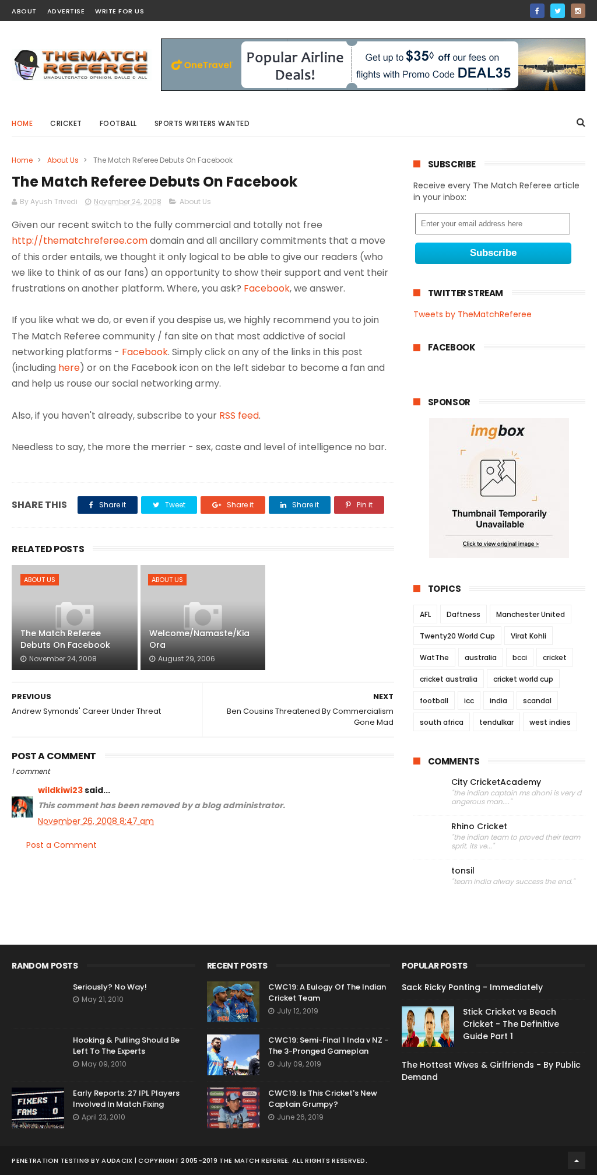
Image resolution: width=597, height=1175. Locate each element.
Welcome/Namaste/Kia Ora (199, 639)
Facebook (267, 288)
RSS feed (239, 415)
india (498, 701)
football (434, 701)
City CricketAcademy (496, 782)
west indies (550, 722)
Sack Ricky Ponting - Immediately (472, 987)
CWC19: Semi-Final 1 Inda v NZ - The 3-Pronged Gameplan (328, 1045)
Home (22, 123)
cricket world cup (523, 679)
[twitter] (557, 10)
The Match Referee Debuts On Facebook (65, 639)
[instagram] (578, 10)
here (69, 367)
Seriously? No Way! (110, 986)
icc (469, 701)
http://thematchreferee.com (80, 240)
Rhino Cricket (479, 827)
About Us (63, 160)
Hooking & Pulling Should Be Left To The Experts (126, 1045)
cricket (66, 123)
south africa (441, 722)
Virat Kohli (528, 636)
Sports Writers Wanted (202, 123)
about (24, 11)
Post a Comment (61, 845)
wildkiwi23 (60, 790)
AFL (425, 614)
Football (118, 123)
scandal (537, 701)
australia (481, 657)
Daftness (463, 614)
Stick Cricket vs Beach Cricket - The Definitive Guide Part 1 (511, 1024)
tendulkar (496, 722)
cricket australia (448, 679)
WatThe (434, 657)
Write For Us (119, 11)
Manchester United (530, 614)
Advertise (66, 11)
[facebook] (537, 10)
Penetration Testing (50, 1160)
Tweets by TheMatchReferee (472, 314)
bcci (519, 657)
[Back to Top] (576, 1160)
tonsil (463, 871)
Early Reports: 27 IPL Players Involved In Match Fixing (126, 1099)
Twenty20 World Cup (457, 636)
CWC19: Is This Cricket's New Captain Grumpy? (322, 1099)
